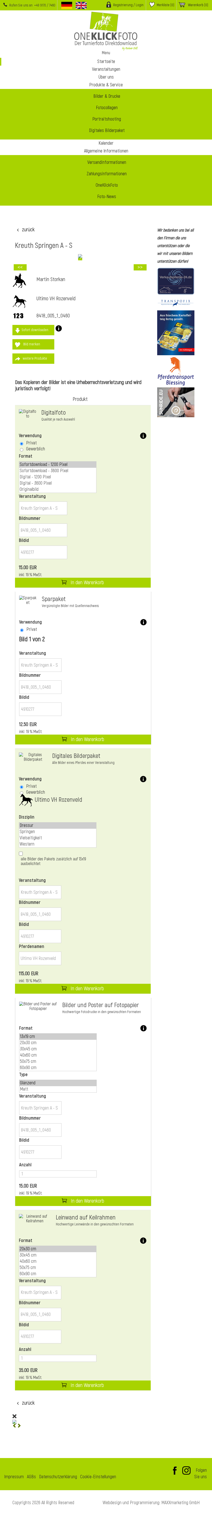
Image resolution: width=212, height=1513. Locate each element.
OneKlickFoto (107, 185)
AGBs (31, 1477)
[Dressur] (57, 825)
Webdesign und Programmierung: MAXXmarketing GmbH (151, 1503)
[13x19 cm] (57, 1037)
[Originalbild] (57, 489)
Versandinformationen (106, 162)
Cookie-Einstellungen (98, 1477)
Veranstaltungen (106, 69)
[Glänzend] (57, 1083)
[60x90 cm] (57, 1068)
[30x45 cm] (57, 1049)
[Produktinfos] (58, 330)
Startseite (106, 62)
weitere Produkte (35, 358)
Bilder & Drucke (106, 96)
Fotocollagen (107, 108)
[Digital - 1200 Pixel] (57, 477)
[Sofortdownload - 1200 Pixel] (57, 465)
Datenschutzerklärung (58, 1477)
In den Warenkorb (86, 582)
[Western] (57, 844)
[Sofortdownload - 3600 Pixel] (57, 471)
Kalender (106, 143)
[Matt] (57, 1089)
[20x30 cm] (57, 1043)
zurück (28, 229)
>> (140, 267)
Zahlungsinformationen (107, 174)
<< (20, 267)
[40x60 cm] (57, 1055)
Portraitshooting (106, 119)
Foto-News (106, 197)
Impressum (14, 1477)
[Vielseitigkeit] (57, 838)
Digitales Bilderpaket (107, 131)
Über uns (106, 77)
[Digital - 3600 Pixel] (57, 483)
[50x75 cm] (57, 1061)
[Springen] (57, 832)
